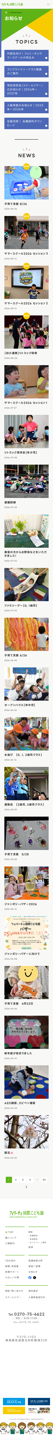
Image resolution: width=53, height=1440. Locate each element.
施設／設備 (34, 1266)
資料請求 (33, 1291)
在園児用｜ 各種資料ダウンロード (24, 123)
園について (11, 1238)
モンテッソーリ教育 (38, 1242)
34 (44, 1179)
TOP (11, 1232)
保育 (30, 1247)
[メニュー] (48, 4)
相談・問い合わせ (14, 1291)
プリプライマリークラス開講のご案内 (24, 71)
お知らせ (33, 1272)
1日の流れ (10, 1261)
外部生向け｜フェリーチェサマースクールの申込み (24, 55)
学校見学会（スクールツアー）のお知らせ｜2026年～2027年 (25, 89)
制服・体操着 (12, 1266)
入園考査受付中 (36, 1297)
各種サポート (12, 1272)
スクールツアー (13, 1297)
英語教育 (34, 1239)
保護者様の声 (35, 1261)
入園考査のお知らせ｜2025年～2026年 (25, 107)
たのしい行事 (12, 1277)
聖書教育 (34, 1235)
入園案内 (10, 1243)
